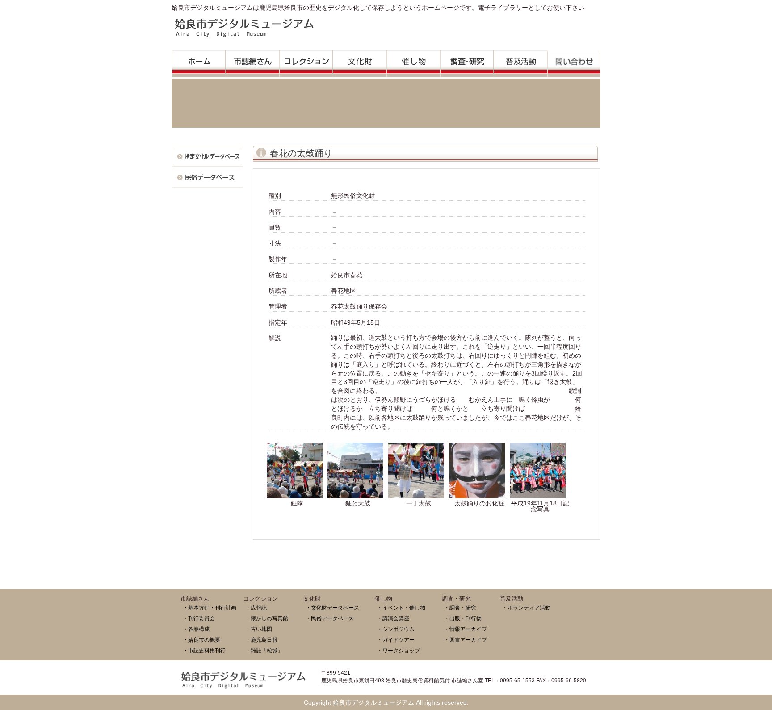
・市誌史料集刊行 (204, 650)
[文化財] (359, 61)
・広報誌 (256, 607)
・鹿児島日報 (261, 640)
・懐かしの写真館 (266, 618)
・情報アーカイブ (465, 629)
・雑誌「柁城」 (264, 650)
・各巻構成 (196, 629)
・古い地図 (258, 629)
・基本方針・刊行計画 (209, 607)
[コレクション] (306, 61)
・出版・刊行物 (463, 618)
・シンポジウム (396, 629)
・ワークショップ (398, 650)
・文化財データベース (332, 607)
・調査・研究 (460, 607)
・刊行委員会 (199, 618)
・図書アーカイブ (465, 640)
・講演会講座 (393, 618)
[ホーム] (199, 61)
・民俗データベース (330, 618)
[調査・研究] (467, 61)
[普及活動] (520, 61)
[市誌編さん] (252, 61)
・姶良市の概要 (201, 640)
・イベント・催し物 (401, 607)
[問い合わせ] (573, 61)
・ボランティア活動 (526, 607)
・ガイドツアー (396, 640)
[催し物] (413, 61)
